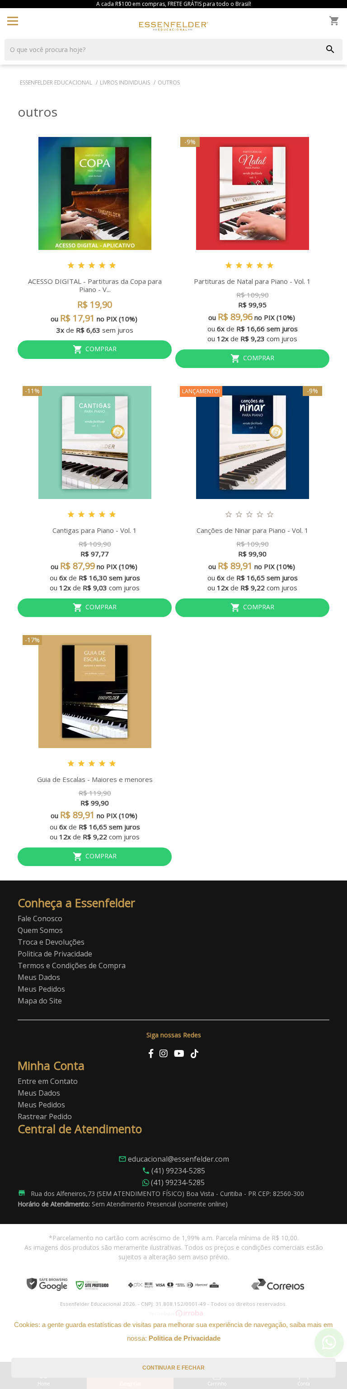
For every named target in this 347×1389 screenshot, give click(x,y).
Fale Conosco (40, 918)
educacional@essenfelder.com (173, 1159)
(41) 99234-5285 (178, 1171)
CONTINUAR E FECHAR (173, 1368)
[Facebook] (151, 1053)
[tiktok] (194, 1053)
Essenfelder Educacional (56, 82)
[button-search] (330, 50)
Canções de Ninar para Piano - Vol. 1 (253, 530)
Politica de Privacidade (55, 954)
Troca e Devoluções (51, 942)
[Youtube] (179, 1053)
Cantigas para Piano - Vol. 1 (94, 530)
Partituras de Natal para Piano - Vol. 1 (252, 281)
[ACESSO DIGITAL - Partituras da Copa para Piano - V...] (94, 193)
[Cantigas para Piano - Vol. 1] (94, 442)
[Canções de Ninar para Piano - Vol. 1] (252, 442)
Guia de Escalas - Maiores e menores (95, 779)
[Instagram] (163, 1053)
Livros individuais (125, 82)
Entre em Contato (48, 1081)
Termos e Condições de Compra (72, 965)
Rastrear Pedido (45, 1116)
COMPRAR (101, 349)
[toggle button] (12, 21)
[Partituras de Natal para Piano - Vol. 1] (252, 193)
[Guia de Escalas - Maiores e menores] (94, 691)
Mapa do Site (40, 1001)
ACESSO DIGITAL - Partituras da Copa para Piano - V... (95, 285)
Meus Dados (39, 977)
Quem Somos (40, 930)
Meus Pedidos (41, 989)
